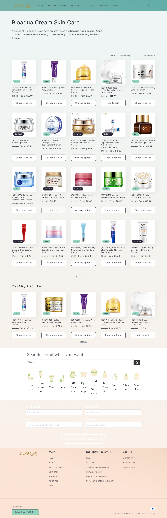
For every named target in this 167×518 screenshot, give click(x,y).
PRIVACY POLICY (94, 472)
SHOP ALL (53, 481)
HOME (52, 458)
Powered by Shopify (148, 513)
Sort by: (113, 55)
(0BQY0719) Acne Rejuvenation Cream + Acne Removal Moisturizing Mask (111, 143)
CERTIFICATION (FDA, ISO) (98, 467)
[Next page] (90, 276)
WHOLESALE (129, 467)
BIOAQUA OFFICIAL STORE (131, 513)
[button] (76, 5)
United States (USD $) (24, 512)
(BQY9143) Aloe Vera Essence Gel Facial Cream (113, 196)
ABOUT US (128, 458)
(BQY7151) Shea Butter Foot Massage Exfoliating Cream (82, 89)
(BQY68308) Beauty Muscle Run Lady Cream (142, 196)
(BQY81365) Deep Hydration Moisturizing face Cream (111, 90)
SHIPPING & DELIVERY (96, 476)
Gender (89, 419)
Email (30, 419)
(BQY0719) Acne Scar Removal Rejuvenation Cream (22, 89)
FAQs (88, 458)
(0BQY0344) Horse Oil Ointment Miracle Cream (52, 196)
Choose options (24, 103)
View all (83, 341)
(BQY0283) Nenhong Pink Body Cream (53, 88)
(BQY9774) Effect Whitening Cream (20, 141)
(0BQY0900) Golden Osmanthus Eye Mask (51, 321)
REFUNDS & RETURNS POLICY (100, 481)
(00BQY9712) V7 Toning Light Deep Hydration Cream (142, 250)
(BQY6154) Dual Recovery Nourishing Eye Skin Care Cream (83, 250)
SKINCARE (54, 472)
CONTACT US (129, 463)
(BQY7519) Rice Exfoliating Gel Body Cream (143, 88)
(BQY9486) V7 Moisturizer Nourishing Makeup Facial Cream (53, 250)
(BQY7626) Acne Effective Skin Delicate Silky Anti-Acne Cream (113, 250)
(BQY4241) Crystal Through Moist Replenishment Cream (51, 142)
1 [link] (76, 276)
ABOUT (52, 485)
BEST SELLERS (56, 467)
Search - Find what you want (55, 354)
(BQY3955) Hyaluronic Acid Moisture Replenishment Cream (22, 197)
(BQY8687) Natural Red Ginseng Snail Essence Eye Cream (22, 250)
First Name (33, 406)
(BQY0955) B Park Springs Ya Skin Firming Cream (143, 141)
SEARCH (90, 463)
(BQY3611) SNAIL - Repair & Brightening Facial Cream (83, 142)
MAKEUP (53, 476)
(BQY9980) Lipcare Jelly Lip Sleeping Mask (82, 196)
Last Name (92, 406)
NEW (51, 463)
